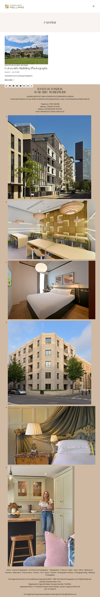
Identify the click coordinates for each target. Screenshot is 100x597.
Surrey (28, 99)
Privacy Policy (27, 572)
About (47, 572)
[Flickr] (27, 85)
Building (17, 65)
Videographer (54, 570)
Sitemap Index (51, 582)
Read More (9, 80)
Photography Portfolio (65, 572)
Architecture (9, 65)
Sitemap (42, 582)
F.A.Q (42, 572)
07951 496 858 (54, 104)
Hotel (75, 570)
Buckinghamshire (52, 99)
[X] (31, 85)
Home (9, 570)
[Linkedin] (9, 85)
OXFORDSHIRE (50, 109)
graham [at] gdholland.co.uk (66, 594)
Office (81, 570)
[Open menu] (93, 6)
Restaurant (88, 570)
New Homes (24, 65)
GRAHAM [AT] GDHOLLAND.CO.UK (52, 111)
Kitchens (8, 572)
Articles (36, 572)
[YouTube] (20, 85)
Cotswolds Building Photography (26, 68)
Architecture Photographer (38, 570)
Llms (59, 582)
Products (63, 570)
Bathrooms (17, 572)
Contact (53, 572)
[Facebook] (13, 85)
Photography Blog (81, 572)
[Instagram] (6, 85)
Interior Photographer (20, 570)
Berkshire (42, 99)
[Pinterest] (17, 85)
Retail (70, 570)
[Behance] (24, 85)
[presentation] (26, 49)
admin (8, 72)
